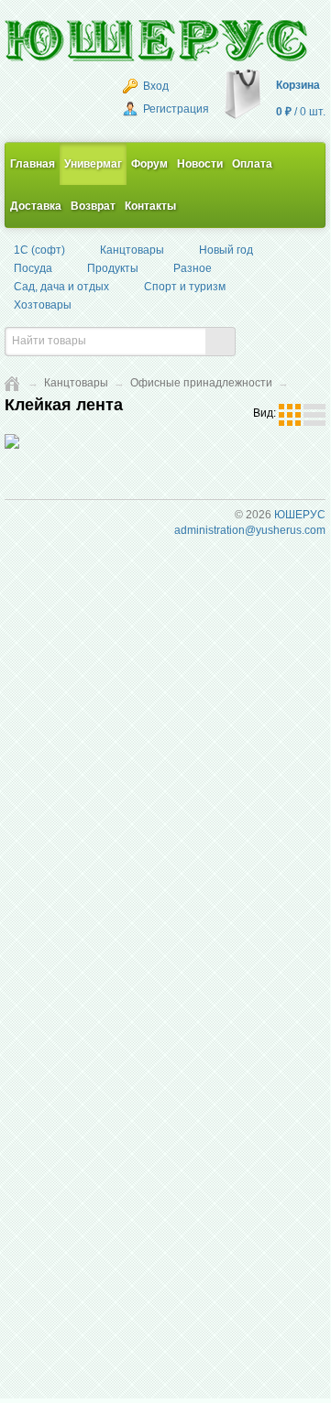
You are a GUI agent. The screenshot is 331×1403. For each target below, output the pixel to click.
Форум (149, 164)
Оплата (252, 164)
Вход (154, 86)
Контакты (150, 206)
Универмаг (93, 164)
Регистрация (174, 109)
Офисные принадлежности (201, 382)
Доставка (35, 206)
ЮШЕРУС (299, 514)
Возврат (93, 206)
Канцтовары (76, 382)
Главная (32, 164)
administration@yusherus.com (249, 530)
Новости (200, 164)
